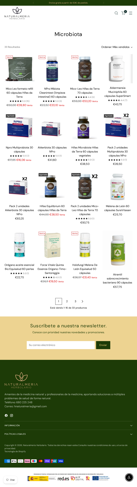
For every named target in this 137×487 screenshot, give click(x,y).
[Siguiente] (103, 3)
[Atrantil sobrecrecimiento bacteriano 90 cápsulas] (117, 250)
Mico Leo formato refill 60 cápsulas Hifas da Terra (19, 93)
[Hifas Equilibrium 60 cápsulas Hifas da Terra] (52, 187)
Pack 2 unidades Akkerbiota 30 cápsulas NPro (19, 210)
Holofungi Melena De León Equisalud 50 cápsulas (84, 269)
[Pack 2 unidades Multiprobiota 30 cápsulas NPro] (117, 128)
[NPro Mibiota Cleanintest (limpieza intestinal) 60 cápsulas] (52, 69)
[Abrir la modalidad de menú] (130, 13)
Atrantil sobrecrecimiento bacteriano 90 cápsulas (117, 278)
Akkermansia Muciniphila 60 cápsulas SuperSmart (117, 92)
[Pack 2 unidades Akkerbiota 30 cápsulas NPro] (19, 187)
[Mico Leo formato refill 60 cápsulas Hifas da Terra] (19, 69)
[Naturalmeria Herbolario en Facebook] (7, 416)
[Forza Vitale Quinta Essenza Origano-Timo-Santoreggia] (52, 245)
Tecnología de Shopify (15, 451)
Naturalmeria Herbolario (35, 445)
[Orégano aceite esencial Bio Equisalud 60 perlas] (19, 245)
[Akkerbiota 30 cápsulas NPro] (52, 128)
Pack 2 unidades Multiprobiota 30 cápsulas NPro (117, 151)
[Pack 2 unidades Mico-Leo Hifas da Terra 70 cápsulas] (85, 187)
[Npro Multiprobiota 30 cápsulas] (19, 128)
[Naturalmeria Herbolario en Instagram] (12, 416)
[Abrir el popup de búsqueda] (116, 13)
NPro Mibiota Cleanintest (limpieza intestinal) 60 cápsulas (52, 93)
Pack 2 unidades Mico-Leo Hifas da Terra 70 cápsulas (85, 210)
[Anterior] (33, 3)
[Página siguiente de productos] (82, 301)
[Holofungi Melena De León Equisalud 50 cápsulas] (85, 245)
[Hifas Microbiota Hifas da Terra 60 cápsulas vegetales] (85, 128)
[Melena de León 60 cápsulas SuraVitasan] (117, 187)
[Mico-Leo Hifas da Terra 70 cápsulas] (85, 69)
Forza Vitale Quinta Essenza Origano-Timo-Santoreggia (52, 269)
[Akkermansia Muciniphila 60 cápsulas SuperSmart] (117, 68)
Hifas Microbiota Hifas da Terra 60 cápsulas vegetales (84, 151)
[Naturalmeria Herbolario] (17, 13)
